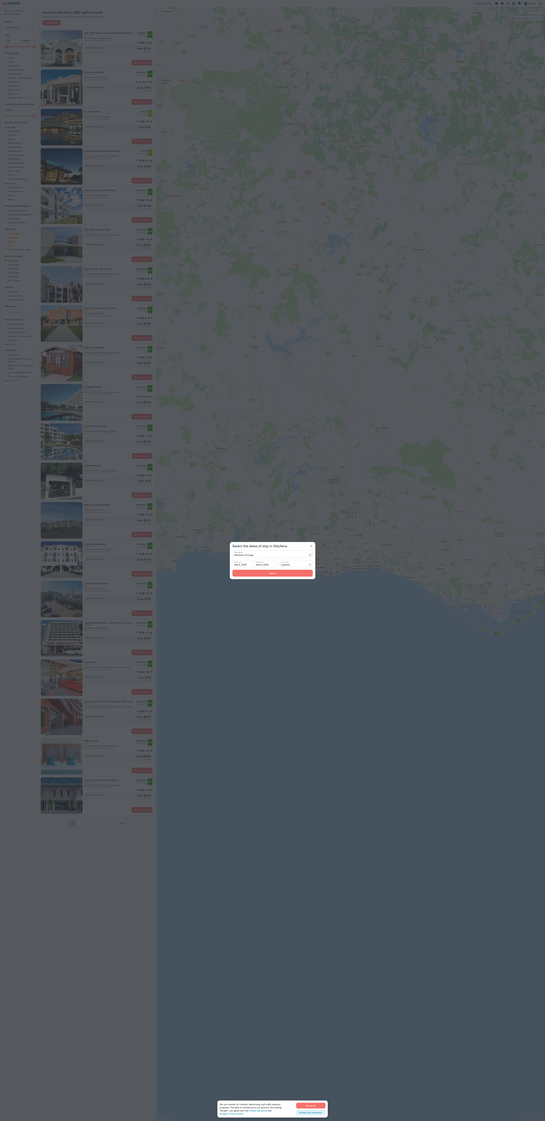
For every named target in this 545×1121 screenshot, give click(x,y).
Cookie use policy (258, 1110)
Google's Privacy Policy (231, 1113)
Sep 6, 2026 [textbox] (262, 564)
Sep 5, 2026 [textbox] (240, 564)
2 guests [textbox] (285, 564)
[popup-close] (311, 546)
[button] (310, 555)
